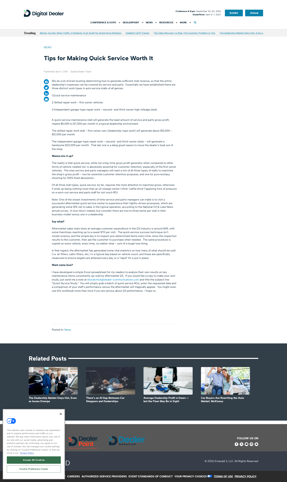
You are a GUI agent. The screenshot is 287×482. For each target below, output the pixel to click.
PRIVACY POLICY (246, 476)
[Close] (60, 414)
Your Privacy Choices (190, 476)
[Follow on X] (241, 444)
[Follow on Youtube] (246, 444)
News (47, 47)
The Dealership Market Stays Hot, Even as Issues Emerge (250, 33)
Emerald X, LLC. (224, 461)
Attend (254, 12)
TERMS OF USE (223, 476)
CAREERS (73, 476)
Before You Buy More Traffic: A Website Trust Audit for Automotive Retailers (80, 33)
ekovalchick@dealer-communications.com (113, 279)
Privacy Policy (27, 453)
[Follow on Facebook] (236, 444)
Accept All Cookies (34, 460)
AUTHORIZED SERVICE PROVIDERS (104, 476)
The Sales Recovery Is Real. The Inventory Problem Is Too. (184, 33)
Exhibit (234, 12)
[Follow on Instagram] (251, 444)
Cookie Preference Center (33, 469)
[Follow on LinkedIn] (256, 444)
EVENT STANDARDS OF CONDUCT (151, 476)
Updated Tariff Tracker (137, 33)
